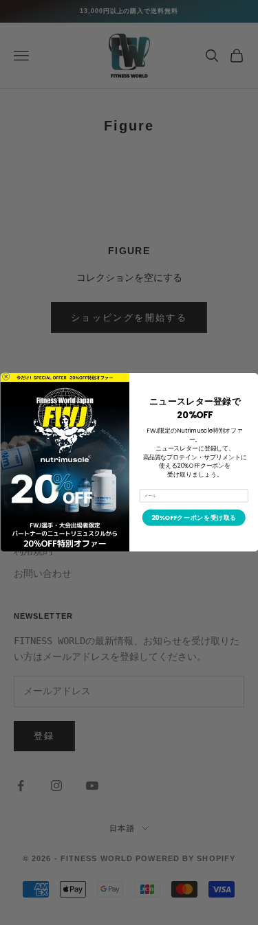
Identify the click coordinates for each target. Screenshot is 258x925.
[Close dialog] (6, 376)
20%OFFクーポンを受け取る (194, 518)
